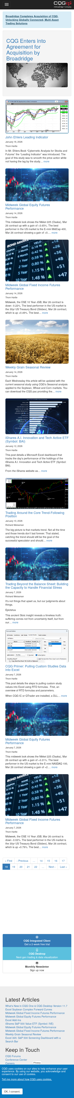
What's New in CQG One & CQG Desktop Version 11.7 (36, 1006)
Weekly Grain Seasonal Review (27, 367)
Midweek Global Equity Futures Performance (27, 206)
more (46, 161)
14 (42, 860)
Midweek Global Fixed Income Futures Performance (32, 286)
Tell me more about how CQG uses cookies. (27, 1079)
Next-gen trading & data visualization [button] (37, 955)
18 (7, 867)
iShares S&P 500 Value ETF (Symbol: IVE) (29, 1023)
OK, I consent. (12, 1091)
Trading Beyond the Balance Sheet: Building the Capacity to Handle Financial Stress (36, 585)
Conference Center (16, 1059)
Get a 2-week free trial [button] (37, 942)
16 (57, 860)
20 (22, 866)
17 (64, 860)
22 (37, 866)
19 (14, 866)
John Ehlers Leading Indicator (26, 137)
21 (29, 866)
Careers (10, 1063)
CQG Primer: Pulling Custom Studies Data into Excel (35, 668)
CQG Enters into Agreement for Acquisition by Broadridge (26, 49)
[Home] (62, 4)
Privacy (37, 1062)
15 (49, 860)
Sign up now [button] (37, 968)
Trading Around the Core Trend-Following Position (34, 514)
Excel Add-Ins (13, 1020)
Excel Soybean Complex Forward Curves (28, 1009)
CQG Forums (13, 1056)
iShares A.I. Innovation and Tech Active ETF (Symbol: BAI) (37, 439)
